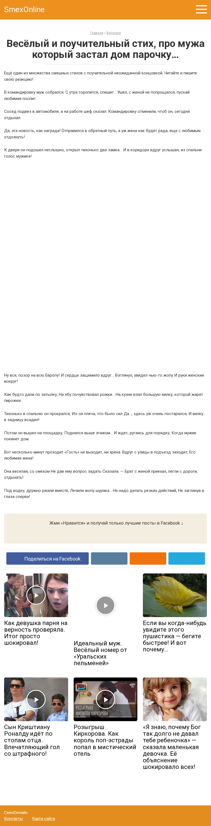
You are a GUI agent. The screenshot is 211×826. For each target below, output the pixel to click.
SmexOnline (24, 9)
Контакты (13, 818)
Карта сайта (43, 818)
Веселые (114, 33)
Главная (96, 33)
